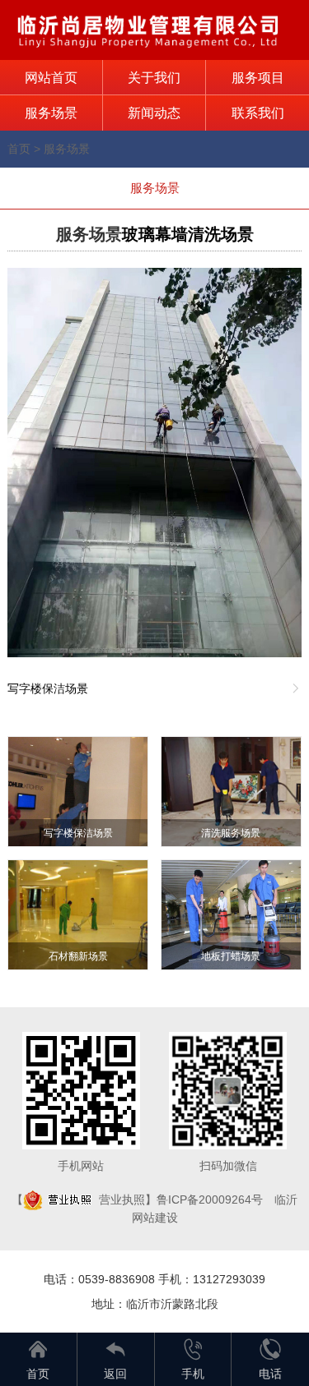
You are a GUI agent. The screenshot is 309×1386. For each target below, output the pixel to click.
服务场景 (51, 113)
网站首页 (51, 78)
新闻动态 (154, 113)
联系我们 (258, 113)
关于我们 (154, 78)
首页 (18, 148)
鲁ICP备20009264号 (210, 1199)
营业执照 (122, 1199)
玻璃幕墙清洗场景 (188, 234)
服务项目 (258, 78)
